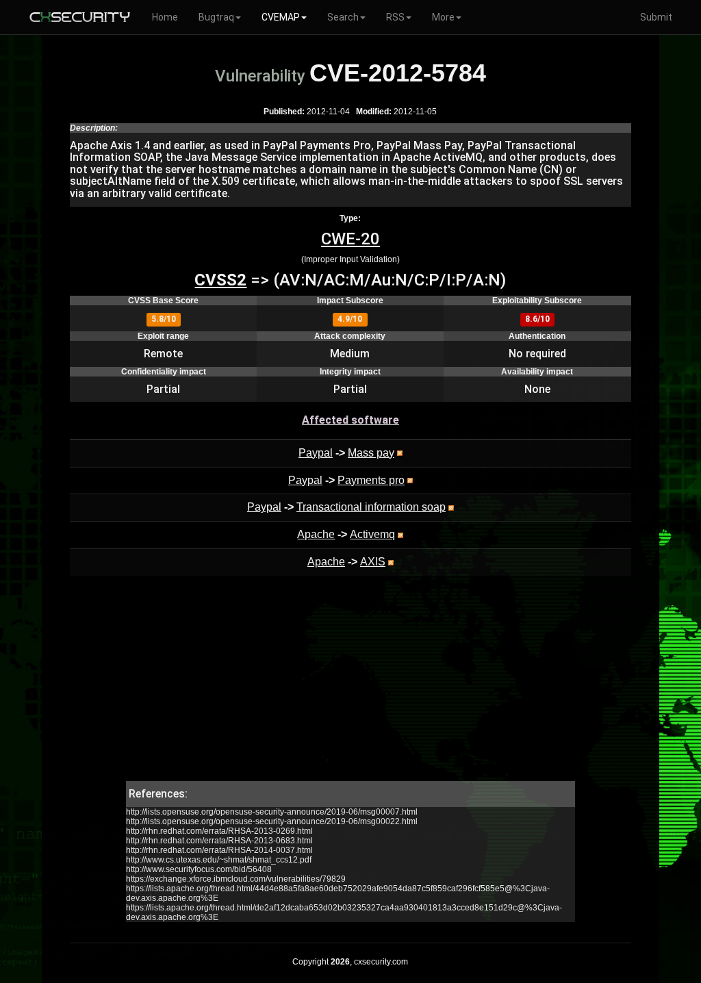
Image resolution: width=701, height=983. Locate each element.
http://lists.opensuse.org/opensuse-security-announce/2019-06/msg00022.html (272, 821)
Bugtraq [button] (216, 17)
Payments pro (371, 480)
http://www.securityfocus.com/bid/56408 (199, 869)
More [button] (443, 17)
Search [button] (343, 17)
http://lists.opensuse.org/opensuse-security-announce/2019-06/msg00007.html (272, 812)
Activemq (372, 534)
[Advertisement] (350, 685)
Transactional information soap (371, 507)
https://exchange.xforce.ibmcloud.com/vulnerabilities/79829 (236, 879)
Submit (656, 17)
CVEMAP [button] (281, 17)
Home (165, 17)
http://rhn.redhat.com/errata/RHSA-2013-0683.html (219, 840)
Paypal (315, 453)
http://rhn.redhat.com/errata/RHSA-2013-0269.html (219, 831)
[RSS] (400, 453)
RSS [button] (395, 17)
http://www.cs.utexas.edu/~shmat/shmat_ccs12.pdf (218, 860)
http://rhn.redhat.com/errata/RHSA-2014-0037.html (219, 850)
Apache (316, 534)
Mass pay (371, 453)
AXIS (372, 561)
